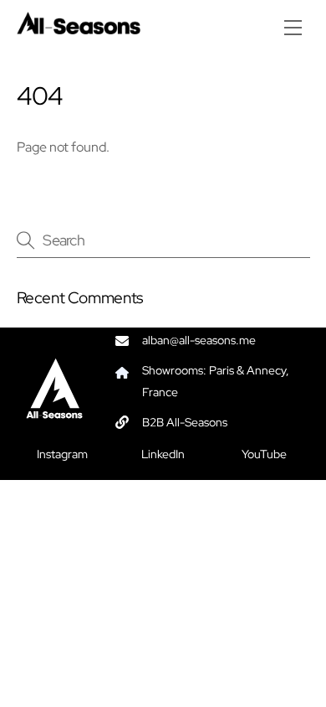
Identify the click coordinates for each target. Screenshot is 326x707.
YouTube (264, 454)
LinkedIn (163, 454)
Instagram (62, 454)
